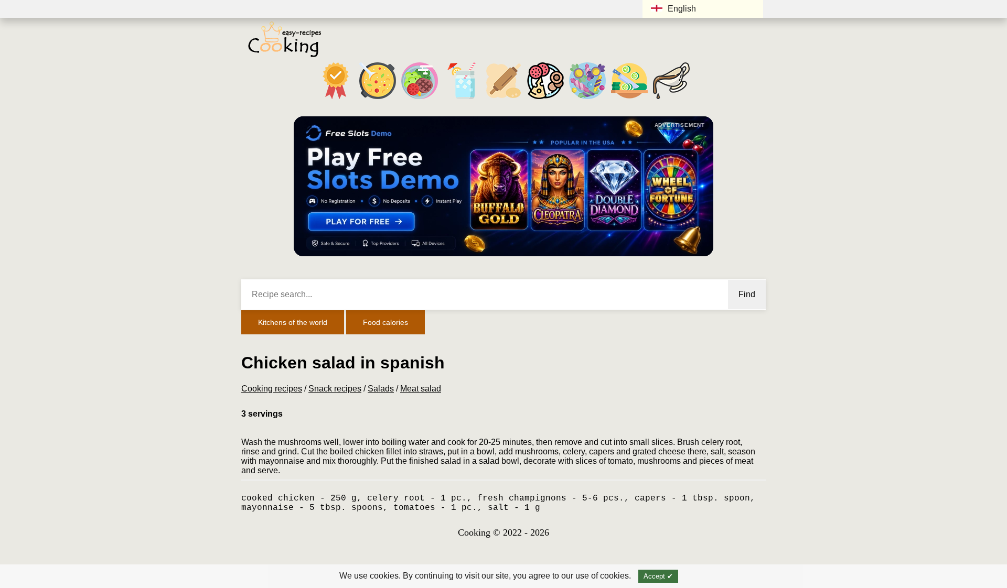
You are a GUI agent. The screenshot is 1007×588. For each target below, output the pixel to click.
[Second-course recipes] (420, 98)
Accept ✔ (658, 576)
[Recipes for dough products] (503, 98)
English (682, 8)
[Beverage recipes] (462, 98)
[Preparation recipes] (629, 98)
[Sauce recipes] (671, 98)
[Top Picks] (336, 98)
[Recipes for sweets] (587, 98)
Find (746, 294)
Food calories (385, 322)
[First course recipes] (378, 98)
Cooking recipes (271, 388)
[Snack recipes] (545, 98)
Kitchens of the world (292, 322)
